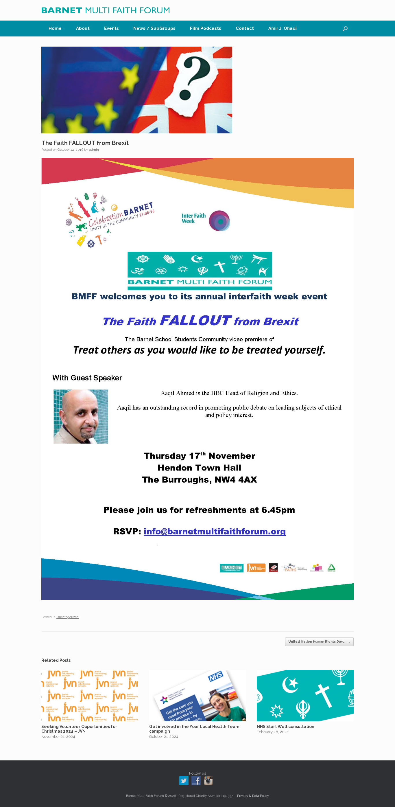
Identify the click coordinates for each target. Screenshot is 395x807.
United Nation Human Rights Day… (319, 642)
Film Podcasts (205, 28)
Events (111, 28)
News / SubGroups (154, 28)
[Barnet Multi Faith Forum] (105, 10)
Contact (245, 28)
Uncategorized (67, 617)
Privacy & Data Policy (253, 796)
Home (55, 28)
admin (94, 150)
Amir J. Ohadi (282, 28)
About (83, 28)
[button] (345, 28)
